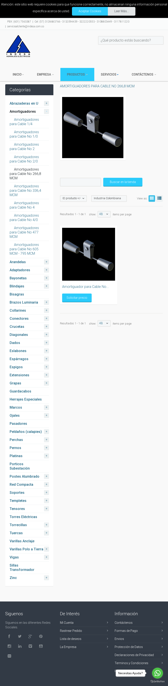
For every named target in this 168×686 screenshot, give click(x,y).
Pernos (15, 448)
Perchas (16, 440)
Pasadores (18, 424)
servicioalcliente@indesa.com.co (25, 26)
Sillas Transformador (22, 567)
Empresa (44, 74)
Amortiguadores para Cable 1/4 (24, 122)
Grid (152, 198)
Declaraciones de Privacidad (134, 655)
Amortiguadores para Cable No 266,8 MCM (25, 173)
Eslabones (18, 351)
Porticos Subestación (20, 466)
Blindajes (17, 286)
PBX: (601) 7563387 (19, 21)
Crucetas (17, 327)
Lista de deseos (70, 639)
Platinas (16, 456)
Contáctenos (143, 74)
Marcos (16, 407)
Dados (15, 343)
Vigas (14, 557)
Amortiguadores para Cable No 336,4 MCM (25, 190)
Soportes (17, 493)
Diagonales (19, 335)
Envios (119, 639)
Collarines (18, 310)
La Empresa (68, 647)
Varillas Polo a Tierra (26, 549)
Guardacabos (20, 391)
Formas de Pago (126, 630)
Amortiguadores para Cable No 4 (24, 205)
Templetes (18, 501)
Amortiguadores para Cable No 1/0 (24, 134)
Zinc (13, 578)
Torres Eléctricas (23, 517)
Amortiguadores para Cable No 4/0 (24, 217)
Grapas (15, 383)
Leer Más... (121, 11)
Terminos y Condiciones (131, 663)
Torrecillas (18, 525)
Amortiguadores (23, 111)
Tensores (17, 509)
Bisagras (17, 294)
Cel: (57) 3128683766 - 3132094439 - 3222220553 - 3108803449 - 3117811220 (82, 21)
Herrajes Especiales (26, 399)
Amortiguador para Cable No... (85, 287)
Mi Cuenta (67, 622)
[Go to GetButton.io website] (157, 681)
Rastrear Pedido (71, 630)
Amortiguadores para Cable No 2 (24, 146)
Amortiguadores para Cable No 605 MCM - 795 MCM (24, 249)
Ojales (15, 415)
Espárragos (19, 359)
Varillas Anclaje (22, 541)
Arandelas (18, 262)
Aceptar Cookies (90, 11)
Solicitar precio (76, 297)
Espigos (16, 367)
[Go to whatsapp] (157, 673)
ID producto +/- (72, 198)
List (159, 198)
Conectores (19, 318)
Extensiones (19, 375)
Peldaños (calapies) (26, 432)
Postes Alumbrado (24, 476)
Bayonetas (18, 278)
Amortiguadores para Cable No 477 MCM (24, 232)
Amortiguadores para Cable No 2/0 (24, 159)
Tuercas (16, 533)
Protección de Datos (129, 647)
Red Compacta (21, 484)
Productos (76, 74)
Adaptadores (20, 270)
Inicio (17, 74)
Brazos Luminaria (24, 302)
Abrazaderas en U (24, 103)
